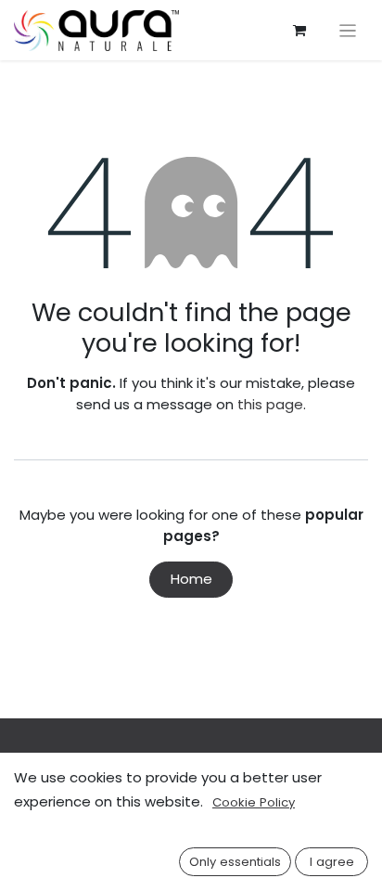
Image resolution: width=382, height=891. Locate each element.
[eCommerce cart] (299, 30)
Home (191, 578)
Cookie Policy (253, 802)
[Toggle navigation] (348, 30)
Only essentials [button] (235, 862)
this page (270, 404)
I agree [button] (332, 862)
